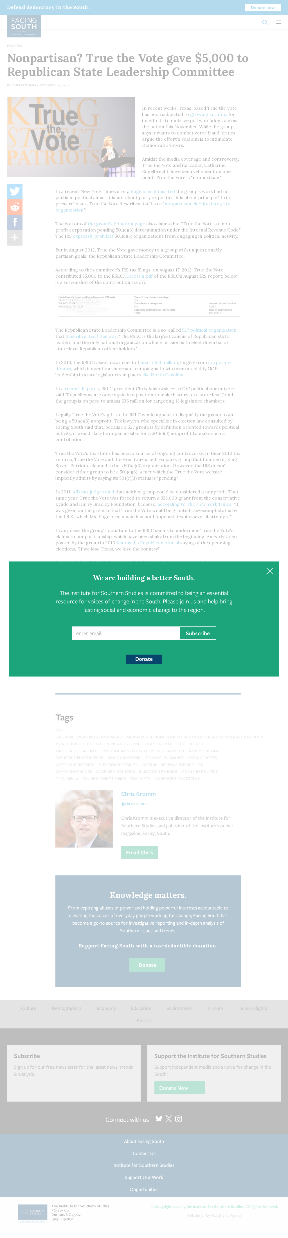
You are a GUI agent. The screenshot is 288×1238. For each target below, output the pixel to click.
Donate (144, 658)
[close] (269, 571)
